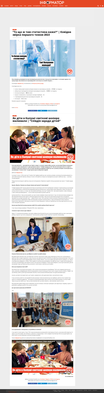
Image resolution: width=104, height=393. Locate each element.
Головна (6, 5)
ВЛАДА (16, 5)
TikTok (51, 103)
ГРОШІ (20, 5)
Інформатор (20, 83)
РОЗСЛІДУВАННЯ (36, 5)
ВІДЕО (66, 5)
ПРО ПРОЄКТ (55, 5)
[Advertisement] (52, 17)
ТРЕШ (25, 5)
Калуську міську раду (37, 83)
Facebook (42, 103)
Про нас (49, 5)
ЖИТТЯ (11, 5)
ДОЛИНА (29, 5)
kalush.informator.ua (12, 391)
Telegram (47, 103)
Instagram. (57, 103)
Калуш (16, 107)
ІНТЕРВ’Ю (61, 5)
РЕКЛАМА (44, 5)
